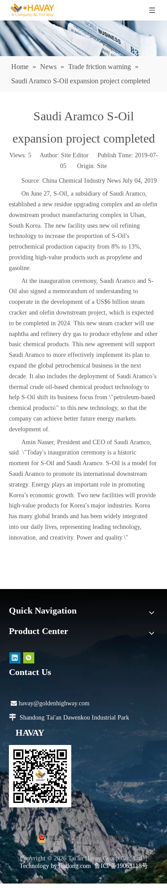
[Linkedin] (14, 657)
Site (102, 166)
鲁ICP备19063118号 (121, 866)
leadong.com (75, 866)
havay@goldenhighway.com (50, 703)
